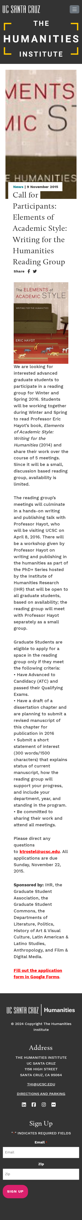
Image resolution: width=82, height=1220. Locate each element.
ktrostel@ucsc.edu (40, 852)
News (18, 187)
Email (41, 1142)
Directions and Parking (41, 1094)
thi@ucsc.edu (41, 1084)
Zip (41, 1164)
